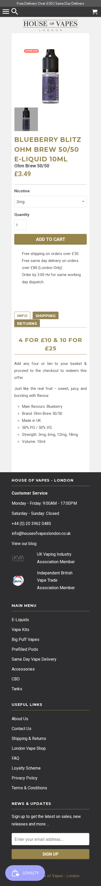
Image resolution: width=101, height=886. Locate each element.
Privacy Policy (25, 778)
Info (22, 315)
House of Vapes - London (57, 876)
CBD (16, 679)
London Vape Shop (29, 748)
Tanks (17, 688)
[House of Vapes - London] (50, 25)
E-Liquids (20, 619)
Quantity (22, 214)
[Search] (15, 12)
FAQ (15, 758)
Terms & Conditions (29, 787)
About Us (20, 718)
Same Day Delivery (69, 3)
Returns (27, 323)
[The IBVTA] (18, 585)
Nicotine (22, 191)
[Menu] (6, 12)
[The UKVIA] (18, 559)
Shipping (45, 315)
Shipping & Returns (29, 738)
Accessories (23, 669)
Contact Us (21, 728)
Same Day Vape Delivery (34, 659)
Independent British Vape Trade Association (55, 580)
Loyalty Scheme (26, 768)
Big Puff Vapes (25, 639)
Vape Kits (20, 629)
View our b (24, 543)
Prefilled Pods (25, 649)
